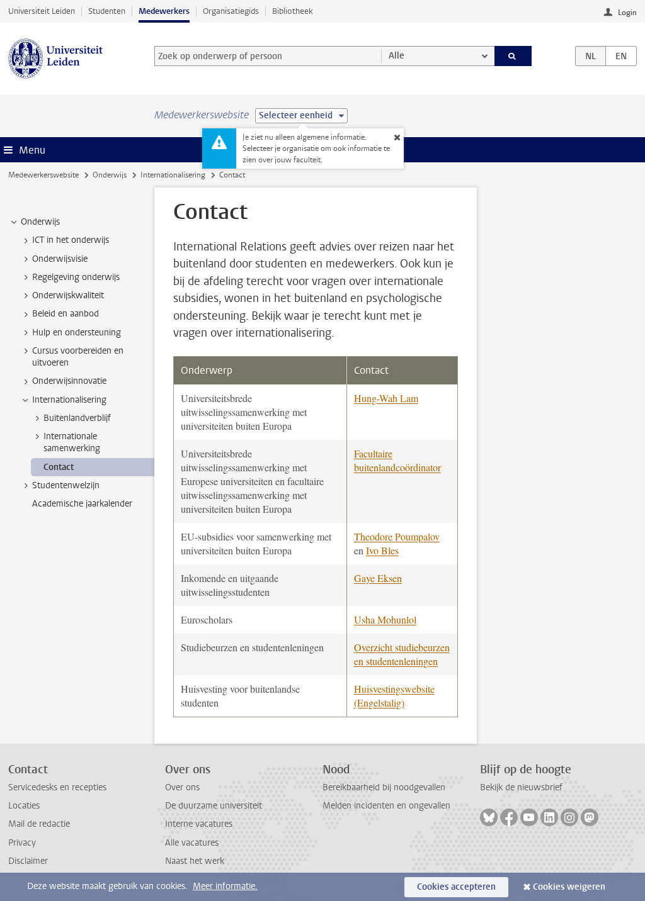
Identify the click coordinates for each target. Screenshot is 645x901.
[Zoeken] (513, 56)
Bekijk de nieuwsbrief (521, 787)
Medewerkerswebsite (43, 175)
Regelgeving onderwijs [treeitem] (76, 277)
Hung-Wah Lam (386, 398)
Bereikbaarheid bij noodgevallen (383, 787)
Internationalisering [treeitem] (69, 400)
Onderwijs (110, 175)
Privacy (22, 843)
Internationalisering (172, 175)
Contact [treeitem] (58, 467)
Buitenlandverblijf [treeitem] (77, 418)
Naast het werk (194, 861)
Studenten (106, 11)
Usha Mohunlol (385, 619)
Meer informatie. (225, 886)
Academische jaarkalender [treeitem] (82, 504)
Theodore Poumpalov (397, 536)
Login (627, 13)
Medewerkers (164, 11)
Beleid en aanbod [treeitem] (65, 314)
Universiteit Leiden (41, 11)
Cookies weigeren (569, 887)
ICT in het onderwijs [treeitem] (70, 240)
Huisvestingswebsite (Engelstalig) (394, 695)
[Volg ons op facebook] (509, 817)
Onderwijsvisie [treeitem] (60, 259)
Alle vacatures (192, 843)
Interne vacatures (198, 824)
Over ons (182, 787)
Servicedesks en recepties (57, 787)
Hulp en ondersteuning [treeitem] (76, 333)
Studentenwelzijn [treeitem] (66, 485)
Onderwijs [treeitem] (40, 222)
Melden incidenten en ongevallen (386, 806)
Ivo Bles (382, 550)
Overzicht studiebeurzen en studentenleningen (402, 654)
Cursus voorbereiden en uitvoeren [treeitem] (77, 357)
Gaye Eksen (378, 578)
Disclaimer (28, 861)
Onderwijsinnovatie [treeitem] (69, 381)
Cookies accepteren (456, 887)
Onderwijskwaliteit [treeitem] (68, 295)
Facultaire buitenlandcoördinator (397, 460)
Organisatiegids (231, 11)
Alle (396, 56)
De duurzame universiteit (213, 806)
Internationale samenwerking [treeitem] (71, 442)
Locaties (24, 806)
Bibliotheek (292, 11)
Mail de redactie (39, 824)
